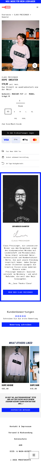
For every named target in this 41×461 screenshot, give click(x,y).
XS (8, 111)
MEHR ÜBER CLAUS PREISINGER (20, 292)
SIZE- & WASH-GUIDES (20, 451)
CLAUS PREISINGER (21, 15)
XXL (15, 118)
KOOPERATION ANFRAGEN (20, 410)
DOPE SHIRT (35, 385)
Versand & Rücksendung (20, 432)
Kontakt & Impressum (20, 426)
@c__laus (13, 283)
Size (20, 106)
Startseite (6, 15)
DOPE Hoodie (7, 385)
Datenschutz (20, 439)
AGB (20, 445)
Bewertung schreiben (20, 324)
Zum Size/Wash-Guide (12, 124)
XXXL (24, 118)
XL (32, 112)
